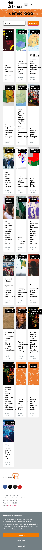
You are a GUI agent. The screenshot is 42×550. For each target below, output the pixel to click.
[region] (21, 531)
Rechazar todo (21, 546)
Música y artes (33, 200)
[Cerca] (40, 514)
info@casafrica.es (12, 505)
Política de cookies (18, 529)
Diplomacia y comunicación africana (36, 311)
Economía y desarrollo (22, 366)
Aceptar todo (21, 535)
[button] (26, 4)
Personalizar (21, 540)
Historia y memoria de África (9, 35)
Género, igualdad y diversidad (10, 201)
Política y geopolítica (22, 32)
